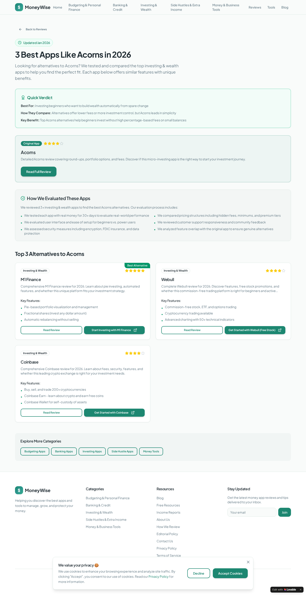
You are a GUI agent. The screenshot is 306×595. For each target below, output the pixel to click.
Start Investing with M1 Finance (111, 330)
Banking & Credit (120, 7)
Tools (271, 7)
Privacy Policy (167, 548)
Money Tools (151, 451)
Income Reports (168, 512)
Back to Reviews (36, 29)
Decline (198, 573)
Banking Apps (64, 451)
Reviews (255, 7)
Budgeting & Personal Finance (85, 7)
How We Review (168, 527)
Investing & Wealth (149, 7)
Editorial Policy (167, 534)
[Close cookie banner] (248, 562)
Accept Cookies (230, 573)
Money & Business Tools (225, 7)
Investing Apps (92, 451)
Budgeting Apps (34, 451)
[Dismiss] (300, 589)
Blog (284, 7)
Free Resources (168, 505)
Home (57, 7)
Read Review (51, 330)
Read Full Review (38, 172)
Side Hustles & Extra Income (185, 7)
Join (284, 512)
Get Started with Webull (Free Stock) (251, 330)
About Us (163, 519)
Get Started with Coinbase (111, 412)
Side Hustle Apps (122, 451)
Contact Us (165, 541)
